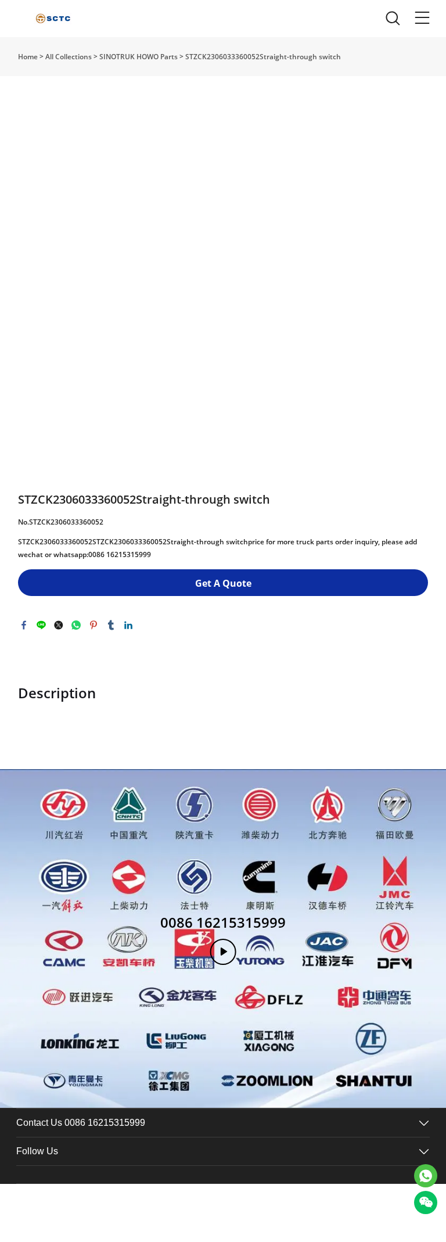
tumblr (111, 625)
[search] (392, 21)
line (41, 625)
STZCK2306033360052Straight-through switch (263, 57)
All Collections (68, 57)
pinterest (93, 625)
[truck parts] (425, 1175)
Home (28, 57)
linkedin (128, 625)
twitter (58, 625)
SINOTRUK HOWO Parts (138, 57)
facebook (24, 625)
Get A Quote (223, 583)
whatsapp (76, 625)
